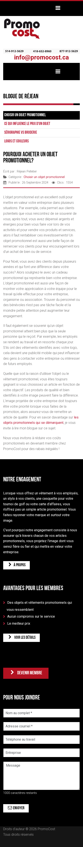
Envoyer (18, 808)
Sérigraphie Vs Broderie (20, 133)
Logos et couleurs (16, 141)
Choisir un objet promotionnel (25, 115)
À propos (19, 565)
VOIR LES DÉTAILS (24, 638)
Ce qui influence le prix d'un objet (27, 124)
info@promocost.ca (41, 57)
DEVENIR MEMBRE (28, 673)
